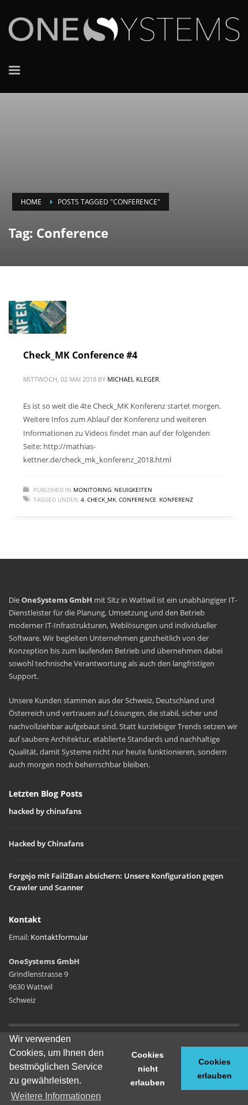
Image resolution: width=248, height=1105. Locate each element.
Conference (137, 499)
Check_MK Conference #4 (80, 355)
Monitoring (92, 490)
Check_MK (101, 499)
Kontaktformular (59, 937)
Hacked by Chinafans (46, 843)
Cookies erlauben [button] (214, 1068)
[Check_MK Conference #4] (37, 317)
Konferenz (176, 499)
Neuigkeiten (133, 490)
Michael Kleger (133, 379)
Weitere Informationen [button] (56, 1096)
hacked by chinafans (45, 811)
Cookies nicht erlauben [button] (147, 1068)
